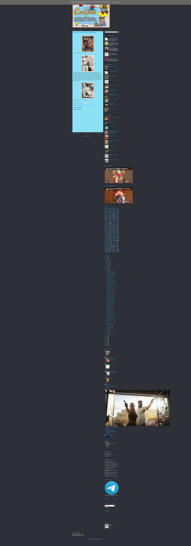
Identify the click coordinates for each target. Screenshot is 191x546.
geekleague (115, 224)
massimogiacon (114, 233)
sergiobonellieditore (108, 246)
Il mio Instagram (114, 505)
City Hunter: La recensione (110, 325)
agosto (108, 266)
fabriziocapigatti (107, 221)
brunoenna (115, 212)
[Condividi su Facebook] (87, 103)
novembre (108, 262)
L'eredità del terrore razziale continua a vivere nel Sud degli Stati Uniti (113, 373)
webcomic (115, 251)
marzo (108, 332)
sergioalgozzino (114, 245)
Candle (111, 378)
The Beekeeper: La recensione (110, 284)
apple (115, 210)
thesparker (106, 250)
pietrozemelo (106, 239)
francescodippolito (114, 222)
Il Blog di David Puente (109, 430)
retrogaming (114, 242)
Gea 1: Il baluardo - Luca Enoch (111, 301)
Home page (88, 133)
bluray (112, 212)
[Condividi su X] (86, 103)
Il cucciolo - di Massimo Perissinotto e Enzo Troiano (110, 290)
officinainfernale (114, 237)
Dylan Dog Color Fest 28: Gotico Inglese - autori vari (113, 58)
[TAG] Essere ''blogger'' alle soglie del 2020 (113, 66)
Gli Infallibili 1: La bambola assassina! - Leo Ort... (110, 305)
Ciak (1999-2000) (111, 108)
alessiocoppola (115, 208)
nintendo (116, 236)
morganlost (111, 234)
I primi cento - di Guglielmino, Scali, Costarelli (110, 286)
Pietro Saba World (108, 435)
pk (110, 239)
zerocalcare (106, 252)
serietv (115, 246)
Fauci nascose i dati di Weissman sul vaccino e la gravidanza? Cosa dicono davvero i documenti (111, 432)
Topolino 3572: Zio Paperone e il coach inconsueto (111, 312)
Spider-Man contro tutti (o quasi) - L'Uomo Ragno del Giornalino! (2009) (113, 95)
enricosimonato (114, 220)
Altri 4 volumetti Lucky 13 (110, 298)
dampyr (112, 216)
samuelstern (108, 244)
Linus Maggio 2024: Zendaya (110, 281)
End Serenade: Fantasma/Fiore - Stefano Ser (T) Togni (111, 274)
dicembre (108, 261)
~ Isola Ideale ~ (108, 364)
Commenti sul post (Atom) (89, 136)
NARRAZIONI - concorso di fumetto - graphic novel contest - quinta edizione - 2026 (111, 386)
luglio (107, 267)
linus (110, 229)
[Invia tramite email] (84, 103)
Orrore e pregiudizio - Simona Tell (111, 272)
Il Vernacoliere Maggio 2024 (110, 277)
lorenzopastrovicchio (116, 229)
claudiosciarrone (116, 215)
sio (109, 247)
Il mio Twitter (114, 506)
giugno (108, 268)
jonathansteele (107, 228)
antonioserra (109, 210)
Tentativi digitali (108, 350)
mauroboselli (106, 234)
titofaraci (111, 250)
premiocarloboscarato (116, 239)
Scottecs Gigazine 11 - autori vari (111, 280)
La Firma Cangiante (109, 357)
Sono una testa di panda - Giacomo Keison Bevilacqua (110, 316)
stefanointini (106, 248)
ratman (107, 240)
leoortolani (106, 229)
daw (111, 218)
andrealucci (117, 209)
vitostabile (106, 251)
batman (112, 211)
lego (116, 228)
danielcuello (117, 216)
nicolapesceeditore (114, 235)
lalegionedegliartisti (112, 228)
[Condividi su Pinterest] (88, 103)
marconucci (106, 232)
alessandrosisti (108, 208)
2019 (106, 341)
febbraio (108, 333)
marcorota (117, 232)
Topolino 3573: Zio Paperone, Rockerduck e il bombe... (110, 300)
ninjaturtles (111, 236)
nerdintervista (108, 235)
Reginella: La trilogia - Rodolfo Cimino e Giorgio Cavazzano (113, 117)
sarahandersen (107, 245)
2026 (106, 257)
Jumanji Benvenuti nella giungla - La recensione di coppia (113, 37)
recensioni (112, 240)
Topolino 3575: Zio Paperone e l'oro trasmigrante (110, 276)
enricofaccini (106, 220)
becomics (107, 212)
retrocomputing (107, 242)
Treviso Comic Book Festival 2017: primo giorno (113, 159)
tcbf (116, 249)
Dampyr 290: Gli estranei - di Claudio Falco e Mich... (110, 307)
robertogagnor (107, 243)
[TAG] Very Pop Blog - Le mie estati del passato (113, 47)
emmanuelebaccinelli (114, 219)
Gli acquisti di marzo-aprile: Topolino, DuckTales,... (110, 329)
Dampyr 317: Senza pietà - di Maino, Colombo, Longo (113, 90)
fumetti (106, 223)
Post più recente (76, 133)
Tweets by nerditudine (108, 500)
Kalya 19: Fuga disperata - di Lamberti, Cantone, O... (110, 303)
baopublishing (107, 211)
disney (116, 218)
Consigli (111, 351)
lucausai (112, 230)
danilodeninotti (109, 217)
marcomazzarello (114, 231)
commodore (107, 216)
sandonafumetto (115, 244)
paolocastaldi (106, 238)
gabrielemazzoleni (107, 224)
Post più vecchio (99, 133)
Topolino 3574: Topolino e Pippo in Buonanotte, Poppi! (111, 283)
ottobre (108, 263)
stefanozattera (114, 248)
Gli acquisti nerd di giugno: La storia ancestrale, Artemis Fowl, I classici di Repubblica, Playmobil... (113, 132)
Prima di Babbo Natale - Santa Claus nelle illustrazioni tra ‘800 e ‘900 (113, 141)
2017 (106, 344)
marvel (108, 233)
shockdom (106, 247)
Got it (119, 2)
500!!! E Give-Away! (112, 80)
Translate (108, 507)
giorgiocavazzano (108, 226)
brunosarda (106, 213)
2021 (106, 339)
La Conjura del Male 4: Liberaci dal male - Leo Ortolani (113, 76)
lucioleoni (116, 230)
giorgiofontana (115, 226)
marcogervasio (107, 231)
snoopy (113, 247)
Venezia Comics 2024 (109, 318)
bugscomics (114, 213)
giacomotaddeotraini (116, 225)
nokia (105, 237)
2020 (106, 340)
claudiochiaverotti (109, 215)
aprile (107, 331)
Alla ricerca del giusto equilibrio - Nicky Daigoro (111, 320)
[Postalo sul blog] (85, 103)
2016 (106, 345)
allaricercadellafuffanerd (108, 209)
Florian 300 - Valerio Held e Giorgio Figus (110, 324)
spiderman (117, 247)
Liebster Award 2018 (112, 126)
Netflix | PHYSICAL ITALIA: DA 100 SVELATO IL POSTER (113, 443)
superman (112, 249)
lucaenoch (107, 230)
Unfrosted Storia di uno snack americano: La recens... (110, 292)
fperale (111, 524)
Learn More (115, 2)
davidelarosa (115, 217)
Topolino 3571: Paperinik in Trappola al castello (110, 327)
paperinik (111, 238)
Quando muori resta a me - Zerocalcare (110, 309)
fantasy (112, 221)
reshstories (114, 241)
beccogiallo (117, 211)
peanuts (116, 238)
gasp (112, 224)
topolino (115, 250)
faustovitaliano (117, 221)
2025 (106, 258)
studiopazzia (106, 249)
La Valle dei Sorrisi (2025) (113, 365)
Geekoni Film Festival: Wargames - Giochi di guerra (113, 104)
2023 (106, 336)
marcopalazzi (112, 232)
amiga (113, 209)
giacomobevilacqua (107, 225)
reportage (106, 241)
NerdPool (107, 389)
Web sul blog (108, 371)
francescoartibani (107, 222)
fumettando (107, 384)
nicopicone (106, 236)
